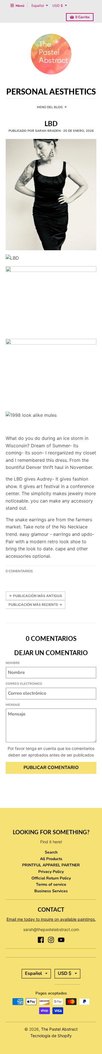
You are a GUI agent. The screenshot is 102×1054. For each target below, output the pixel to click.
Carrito (82, 17)
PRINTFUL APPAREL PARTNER (51, 865)
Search (51, 852)
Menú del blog (50, 107)
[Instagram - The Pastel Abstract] (51, 939)
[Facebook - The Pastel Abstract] (40, 939)
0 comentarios (19, 571)
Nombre (13, 663)
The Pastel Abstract (59, 1029)
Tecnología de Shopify (51, 1035)
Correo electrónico (24, 684)
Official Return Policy (51, 878)
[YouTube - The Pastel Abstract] (61, 939)
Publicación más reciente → (35, 604)
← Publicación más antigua (35, 596)
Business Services (51, 891)
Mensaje (13, 705)
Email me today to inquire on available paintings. (51, 919)
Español (37, 5)
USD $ (57, 5)
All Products (51, 859)
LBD (51, 123)
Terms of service (51, 884)
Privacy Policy (51, 871)
